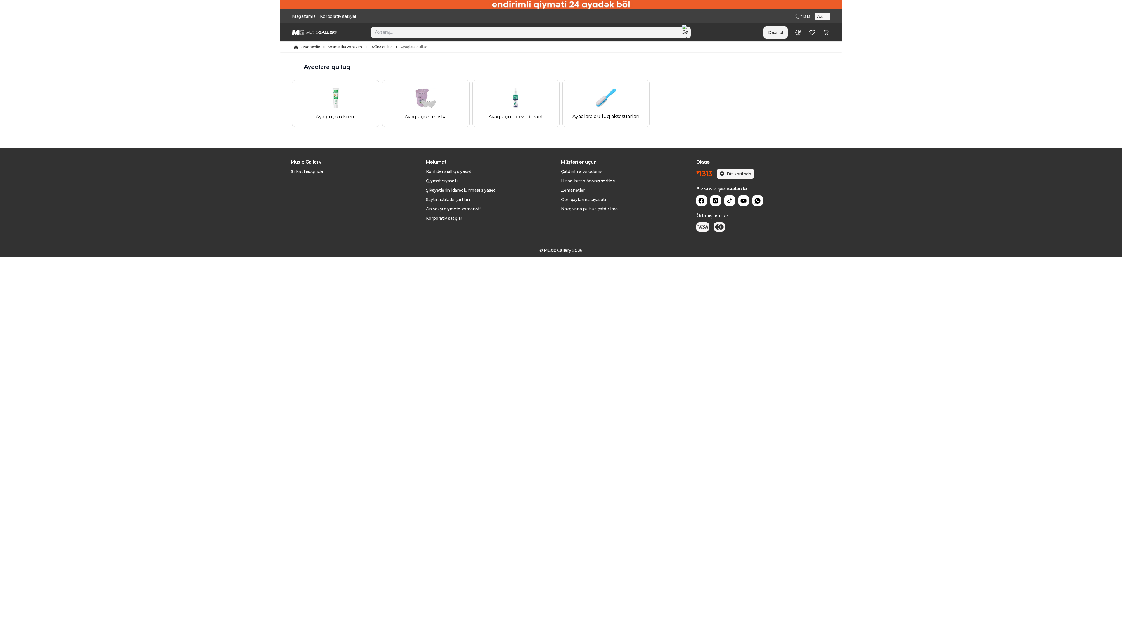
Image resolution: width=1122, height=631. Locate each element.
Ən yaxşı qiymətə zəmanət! (453, 209)
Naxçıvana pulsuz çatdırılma (589, 209)
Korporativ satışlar (338, 16)
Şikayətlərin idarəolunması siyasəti (461, 190)
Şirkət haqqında (307, 171)
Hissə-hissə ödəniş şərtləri (588, 180)
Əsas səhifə (310, 47)
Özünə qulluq (381, 47)
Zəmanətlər (573, 190)
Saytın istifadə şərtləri (448, 199)
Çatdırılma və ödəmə (582, 171)
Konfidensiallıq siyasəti (449, 171)
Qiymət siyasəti (442, 180)
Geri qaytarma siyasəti (583, 199)
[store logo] (314, 32)
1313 (805, 16)
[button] (823, 16)
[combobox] (531, 32)
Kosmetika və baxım (345, 47)
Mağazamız (303, 16)
